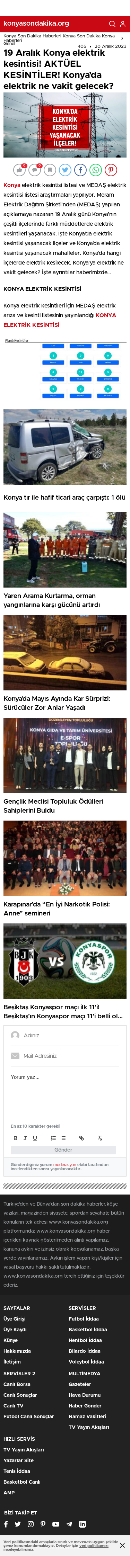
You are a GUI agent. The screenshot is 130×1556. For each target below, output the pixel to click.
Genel (9, 44)
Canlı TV (13, 1406)
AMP (9, 1493)
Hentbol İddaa (85, 1340)
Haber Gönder (85, 1406)
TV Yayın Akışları (89, 1427)
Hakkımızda (17, 1351)
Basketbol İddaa (88, 1329)
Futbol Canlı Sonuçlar (28, 1416)
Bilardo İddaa (85, 1351)
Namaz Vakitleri (87, 1416)
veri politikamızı (94, 1546)
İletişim (12, 1362)
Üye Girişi (14, 1319)
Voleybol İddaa (86, 1362)
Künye (10, 1340)
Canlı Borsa (17, 1384)
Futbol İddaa (84, 1319)
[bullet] (63, 1138)
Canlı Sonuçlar (20, 1395)
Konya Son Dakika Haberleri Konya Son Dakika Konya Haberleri (59, 38)
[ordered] (53, 1138)
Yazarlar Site (18, 1460)
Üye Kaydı (15, 1329)
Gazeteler (80, 1384)
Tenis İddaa (16, 1471)
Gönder (63, 1150)
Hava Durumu (85, 1395)
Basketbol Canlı (22, 1482)
